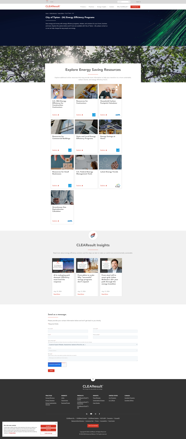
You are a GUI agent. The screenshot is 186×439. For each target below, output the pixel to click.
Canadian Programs (130, 398)
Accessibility (103, 421)
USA (47, 1)
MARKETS (64, 395)
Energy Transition (50, 400)
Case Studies (96, 403)
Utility (62, 398)
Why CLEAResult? (122, 6)
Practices (91, 6)
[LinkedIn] (87, 414)
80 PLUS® (103, 418)
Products (83, 6)
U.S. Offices (112, 400)
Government (64, 400)
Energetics (110, 418)
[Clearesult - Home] (93, 387)
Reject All (48, 429)
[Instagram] (96, 414)
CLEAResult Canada (82, 418)
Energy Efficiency (50, 398)
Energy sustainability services (51, 404)
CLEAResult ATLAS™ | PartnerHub (83, 403)
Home (47, 13)
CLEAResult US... (70, 418)
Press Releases (96, 398)
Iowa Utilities (61, 13)
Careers (111, 6)
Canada (51, 1)
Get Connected (93, 425)
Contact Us (135, 6)
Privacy (97, 421)
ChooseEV (117, 418)
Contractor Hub (90, 421)
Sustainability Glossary (99, 400)
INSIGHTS (95, 395)
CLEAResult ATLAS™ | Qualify (83, 399)
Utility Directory (53, 13)
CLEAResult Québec (93, 418)
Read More (57, 294)
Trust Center (111, 421)
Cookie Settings (48, 433)
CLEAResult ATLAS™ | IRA (83, 407)
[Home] (53, 7)
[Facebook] (99, 414)
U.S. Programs (112, 398)
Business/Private (65, 403)
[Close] (56, 423)
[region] (30, 429)
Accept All (48, 426)
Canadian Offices (129, 400)
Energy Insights (101, 6)
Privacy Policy (12, 433)
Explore (54, 114)
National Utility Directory (77, 421)
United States (113, 395)
